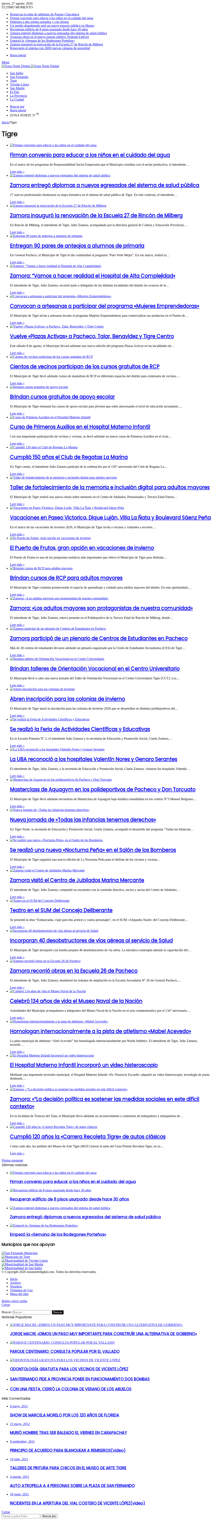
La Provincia (18, 95)
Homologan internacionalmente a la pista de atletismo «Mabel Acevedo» (100, 1031)
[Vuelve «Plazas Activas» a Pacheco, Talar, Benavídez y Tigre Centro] (57, 326)
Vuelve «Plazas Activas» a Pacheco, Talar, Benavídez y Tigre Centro (92, 336)
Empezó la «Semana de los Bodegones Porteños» (42, 40)
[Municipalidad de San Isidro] (22, 1268)
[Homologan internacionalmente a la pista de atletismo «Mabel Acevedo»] (59, 1021)
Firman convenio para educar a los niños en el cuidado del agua (51, 18)
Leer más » (17, 171)
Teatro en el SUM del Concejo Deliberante (61, 910)
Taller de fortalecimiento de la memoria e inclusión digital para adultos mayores (110, 487)
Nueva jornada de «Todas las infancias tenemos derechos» (83, 819)
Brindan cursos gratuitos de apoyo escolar (62, 396)
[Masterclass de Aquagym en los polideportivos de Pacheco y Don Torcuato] (61, 779)
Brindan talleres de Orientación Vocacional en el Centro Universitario (95, 668)
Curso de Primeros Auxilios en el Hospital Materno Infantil (80, 426)
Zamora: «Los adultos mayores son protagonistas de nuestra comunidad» (101, 608)
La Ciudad (17, 99)
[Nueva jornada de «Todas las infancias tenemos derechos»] (50, 810)
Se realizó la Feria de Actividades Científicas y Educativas (80, 729)
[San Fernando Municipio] (20, 1253)
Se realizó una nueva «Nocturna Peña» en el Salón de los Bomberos (93, 849)
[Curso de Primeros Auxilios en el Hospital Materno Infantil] (50, 417)
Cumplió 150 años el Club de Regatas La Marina (69, 457)
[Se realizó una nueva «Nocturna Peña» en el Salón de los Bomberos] (56, 840)
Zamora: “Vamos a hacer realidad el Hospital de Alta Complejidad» (92, 275)
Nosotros (16, 1286)
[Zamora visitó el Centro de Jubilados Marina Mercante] (47, 870)
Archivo (15, 1282)
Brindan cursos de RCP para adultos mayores (66, 577)
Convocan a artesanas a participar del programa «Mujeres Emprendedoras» (104, 306)
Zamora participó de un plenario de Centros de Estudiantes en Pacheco (99, 638)
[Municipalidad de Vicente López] (25, 1260)
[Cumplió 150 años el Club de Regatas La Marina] (44, 447)
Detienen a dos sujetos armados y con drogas (39, 22)
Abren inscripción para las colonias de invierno (67, 698)
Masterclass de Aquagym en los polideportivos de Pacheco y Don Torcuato (103, 789)
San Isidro (16, 73)
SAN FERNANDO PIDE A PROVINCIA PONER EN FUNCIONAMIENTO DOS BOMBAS (80, 1379)
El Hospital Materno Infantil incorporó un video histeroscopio (84, 1065)
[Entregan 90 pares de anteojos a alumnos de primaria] (46, 236)
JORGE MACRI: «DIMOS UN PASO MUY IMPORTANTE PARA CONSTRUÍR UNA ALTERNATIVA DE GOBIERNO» (103, 1334)
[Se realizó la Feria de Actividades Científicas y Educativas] (49, 719)
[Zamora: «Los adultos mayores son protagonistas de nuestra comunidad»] (59, 598)
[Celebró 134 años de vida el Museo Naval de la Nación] (48, 991)
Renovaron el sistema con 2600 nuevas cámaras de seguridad (50, 48)
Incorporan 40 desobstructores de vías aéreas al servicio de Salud (91, 940)
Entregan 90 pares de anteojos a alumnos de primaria (77, 245)
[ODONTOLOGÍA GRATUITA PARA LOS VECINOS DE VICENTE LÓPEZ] (65, 1360)
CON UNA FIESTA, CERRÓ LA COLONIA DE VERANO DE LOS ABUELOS (70, 1389)
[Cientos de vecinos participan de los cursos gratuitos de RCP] (51, 356)
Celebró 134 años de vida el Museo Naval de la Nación (76, 1001)
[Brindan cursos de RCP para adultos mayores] (41, 568)
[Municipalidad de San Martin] (22, 1264)
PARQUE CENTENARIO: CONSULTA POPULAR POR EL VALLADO (65, 1351)
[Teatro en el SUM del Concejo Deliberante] (39, 900)
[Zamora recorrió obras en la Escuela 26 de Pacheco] (45, 961)
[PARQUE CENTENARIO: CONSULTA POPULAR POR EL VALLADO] (62, 1342)
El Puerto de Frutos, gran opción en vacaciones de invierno (82, 547)
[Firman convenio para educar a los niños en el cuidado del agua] (53, 145)
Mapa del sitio (19, 1294)
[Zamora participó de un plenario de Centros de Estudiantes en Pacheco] (58, 628)
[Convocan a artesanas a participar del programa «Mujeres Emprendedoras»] (60, 296)
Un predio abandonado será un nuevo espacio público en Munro (52, 25)
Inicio (5, 122)
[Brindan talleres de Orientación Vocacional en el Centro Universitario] (57, 659)
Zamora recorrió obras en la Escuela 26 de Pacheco (73, 970)
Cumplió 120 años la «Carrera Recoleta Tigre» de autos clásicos (88, 1136)
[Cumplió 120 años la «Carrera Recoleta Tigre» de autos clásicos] (53, 1127)
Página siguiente (12, 1160)
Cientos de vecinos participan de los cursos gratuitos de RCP (85, 366)
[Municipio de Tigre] (16, 1257)
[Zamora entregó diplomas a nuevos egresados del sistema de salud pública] (60, 175)
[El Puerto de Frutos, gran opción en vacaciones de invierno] (50, 538)
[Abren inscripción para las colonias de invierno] (42, 689)
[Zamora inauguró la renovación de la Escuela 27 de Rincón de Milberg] (58, 205)
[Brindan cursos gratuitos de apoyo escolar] (39, 387)
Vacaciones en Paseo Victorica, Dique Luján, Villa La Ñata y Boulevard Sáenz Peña (110, 517)
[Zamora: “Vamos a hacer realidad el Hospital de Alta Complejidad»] (56, 266)
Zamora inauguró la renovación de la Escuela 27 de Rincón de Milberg (56, 44)
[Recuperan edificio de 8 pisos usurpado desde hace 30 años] (50, 1190)
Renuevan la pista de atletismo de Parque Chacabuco (44, 14)
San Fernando (19, 77)
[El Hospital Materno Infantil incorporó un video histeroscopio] (52, 1055)
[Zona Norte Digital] (30, 66)
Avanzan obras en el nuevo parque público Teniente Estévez (49, 37)
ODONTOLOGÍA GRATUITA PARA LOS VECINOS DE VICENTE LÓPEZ (69, 1369)
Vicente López (19, 84)
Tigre (13, 80)
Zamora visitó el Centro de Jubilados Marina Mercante (77, 880)
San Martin (17, 88)
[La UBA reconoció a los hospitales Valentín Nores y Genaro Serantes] (57, 749)
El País (14, 92)
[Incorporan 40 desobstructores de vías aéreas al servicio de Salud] (54, 930)
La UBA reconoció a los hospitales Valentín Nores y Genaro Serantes (93, 759)
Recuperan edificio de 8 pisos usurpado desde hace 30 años (49, 29)
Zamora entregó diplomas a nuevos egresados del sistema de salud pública (58, 33)
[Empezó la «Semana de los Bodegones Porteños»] (44, 1225)
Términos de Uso (21, 1290)
